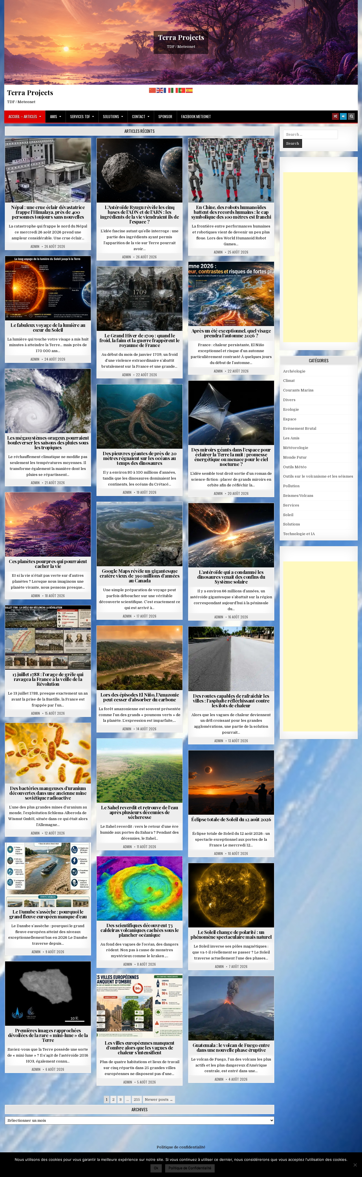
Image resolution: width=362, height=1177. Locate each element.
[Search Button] (351, 116)
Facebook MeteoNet (196, 116)
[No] (355, 1165)
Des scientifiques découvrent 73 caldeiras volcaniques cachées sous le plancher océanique (139, 930)
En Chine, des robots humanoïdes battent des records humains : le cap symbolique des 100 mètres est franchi (231, 212)
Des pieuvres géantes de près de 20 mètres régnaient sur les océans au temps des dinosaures (139, 458)
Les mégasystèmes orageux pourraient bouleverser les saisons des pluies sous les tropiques (48, 442)
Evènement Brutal (32, 152)
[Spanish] (189, 90)
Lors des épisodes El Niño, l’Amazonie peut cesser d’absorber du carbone (139, 697)
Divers (156, 398)
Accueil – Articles (22, 116)
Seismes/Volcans (70, 152)
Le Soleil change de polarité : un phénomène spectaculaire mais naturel (231, 934)
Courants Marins (298, 390)
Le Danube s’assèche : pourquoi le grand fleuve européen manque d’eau (48, 914)
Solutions (111, 116)
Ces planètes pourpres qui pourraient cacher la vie (48, 563)
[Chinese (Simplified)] (152, 90)
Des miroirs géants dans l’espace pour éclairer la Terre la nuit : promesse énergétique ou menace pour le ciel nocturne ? (231, 456)
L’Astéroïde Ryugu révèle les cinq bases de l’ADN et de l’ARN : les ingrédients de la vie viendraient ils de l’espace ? (139, 214)
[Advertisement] (322, 257)
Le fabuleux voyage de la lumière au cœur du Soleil (47, 327)
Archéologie (132, 398)
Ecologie (152, 752)
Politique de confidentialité (181, 1147)
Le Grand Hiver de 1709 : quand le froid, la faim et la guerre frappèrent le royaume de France (140, 340)
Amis (53, 116)
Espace (141, 152)
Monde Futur (295, 457)
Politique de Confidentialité (190, 1168)
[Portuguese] (182, 90)
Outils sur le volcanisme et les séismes (318, 476)
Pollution (229, 394)
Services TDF (80, 116)
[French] (167, 90)
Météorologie (233, 275)
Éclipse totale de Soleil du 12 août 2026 (231, 819)
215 (137, 1099)
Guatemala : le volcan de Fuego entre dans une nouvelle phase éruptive (231, 1047)
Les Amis (291, 438)
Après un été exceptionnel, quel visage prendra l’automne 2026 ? (231, 333)
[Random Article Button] (335, 116)
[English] (160, 90)
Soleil (50, 269)
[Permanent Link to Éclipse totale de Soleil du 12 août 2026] (231, 782)
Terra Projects (181, 37)
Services (291, 505)
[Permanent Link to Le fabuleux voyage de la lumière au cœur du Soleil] (48, 288)
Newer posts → (159, 1099)
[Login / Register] (343, 116)
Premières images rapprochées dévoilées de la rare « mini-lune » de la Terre (48, 1035)
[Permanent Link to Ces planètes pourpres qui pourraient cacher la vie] (48, 524)
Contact (138, 116)
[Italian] (174, 90)
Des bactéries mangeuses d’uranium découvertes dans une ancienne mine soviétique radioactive (47, 793)
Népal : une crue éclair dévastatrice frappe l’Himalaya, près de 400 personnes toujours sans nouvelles (48, 212)
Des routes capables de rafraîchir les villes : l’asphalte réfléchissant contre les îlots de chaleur (231, 700)
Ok (156, 1168)
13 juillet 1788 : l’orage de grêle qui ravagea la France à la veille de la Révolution (47, 679)
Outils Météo (295, 467)
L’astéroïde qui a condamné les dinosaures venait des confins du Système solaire (231, 577)
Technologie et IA (233, 152)
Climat (128, 639)
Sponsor (165, 116)
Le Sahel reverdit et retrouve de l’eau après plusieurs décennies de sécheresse (139, 812)
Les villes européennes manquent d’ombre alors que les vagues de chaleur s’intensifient (139, 1047)
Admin (35, 246)
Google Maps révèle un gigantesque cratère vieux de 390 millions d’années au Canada (139, 576)
